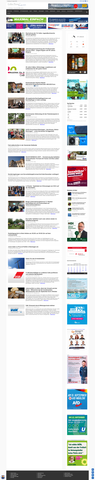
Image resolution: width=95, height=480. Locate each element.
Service (63, 11)
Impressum (40, 477)
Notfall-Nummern (78, 11)
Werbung (39, 474)
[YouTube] (85, 1)
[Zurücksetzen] (93, 478)
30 (80, 271)
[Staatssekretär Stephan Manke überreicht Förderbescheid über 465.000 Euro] (16, 92)
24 (82, 270)
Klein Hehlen (18, 236)
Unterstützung (41, 473)
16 (80, 269)
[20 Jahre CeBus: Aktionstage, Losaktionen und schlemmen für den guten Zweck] (16, 77)
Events (46, 11)
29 (77, 271)
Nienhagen (36, 132)
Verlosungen (41, 11)
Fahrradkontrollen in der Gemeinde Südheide (22, 145)
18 (85, 269)
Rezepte (35, 11)
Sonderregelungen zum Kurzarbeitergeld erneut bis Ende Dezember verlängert (33, 174)
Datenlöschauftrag (41, 475)
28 (74, 271)
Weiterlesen (51, 43)
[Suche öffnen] (87, 12)
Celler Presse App (14, 474)
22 (77, 270)
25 (85, 270)
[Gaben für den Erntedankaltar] (16, 268)
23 (80, 270)
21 (74, 270)
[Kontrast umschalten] (93, 475)
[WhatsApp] (87, 1)
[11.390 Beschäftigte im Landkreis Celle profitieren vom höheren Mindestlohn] (16, 282)
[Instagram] (81, 1)
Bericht (37, 85)
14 (74, 269)
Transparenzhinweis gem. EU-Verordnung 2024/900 (17, 23)
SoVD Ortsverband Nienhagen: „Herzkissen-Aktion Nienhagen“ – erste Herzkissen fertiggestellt (42, 130)
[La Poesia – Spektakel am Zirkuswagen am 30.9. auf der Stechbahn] (16, 195)
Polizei (17, 146)
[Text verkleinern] (93, 472)
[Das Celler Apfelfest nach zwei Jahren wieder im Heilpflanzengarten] (16, 228)
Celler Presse (13, 473)
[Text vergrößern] (93, 469)
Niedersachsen (36, 307)
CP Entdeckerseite (24, 11)
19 (68, 270)
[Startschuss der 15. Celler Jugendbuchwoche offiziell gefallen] (16, 43)
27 (71, 271)
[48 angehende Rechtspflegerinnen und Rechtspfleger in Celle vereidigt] (16, 108)
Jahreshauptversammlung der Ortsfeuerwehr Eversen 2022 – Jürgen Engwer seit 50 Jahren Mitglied (40, 50)
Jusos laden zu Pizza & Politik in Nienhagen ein (23, 247)
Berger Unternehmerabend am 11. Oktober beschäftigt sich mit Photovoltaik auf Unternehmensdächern (39, 203)
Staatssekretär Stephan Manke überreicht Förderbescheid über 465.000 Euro (40, 83)
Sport (31, 11)
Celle (35, 36)
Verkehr (58, 11)
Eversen (35, 53)
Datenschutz (40, 476)
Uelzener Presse (68, 476)
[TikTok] (83, 1)
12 (68, 269)
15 (77, 269)
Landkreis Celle (36, 275)
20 (71, 270)
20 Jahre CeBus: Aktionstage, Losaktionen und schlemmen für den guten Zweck (41, 67)
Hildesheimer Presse (69, 475)
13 (71, 269)
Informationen (13, 475)
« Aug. (69, 273)
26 (68, 271)
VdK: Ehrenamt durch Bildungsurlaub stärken (40, 305)
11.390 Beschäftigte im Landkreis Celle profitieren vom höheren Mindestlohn (42, 273)
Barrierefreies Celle (68, 474)
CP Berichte (16, 11)
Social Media (70, 11)
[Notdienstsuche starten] (86, 250)
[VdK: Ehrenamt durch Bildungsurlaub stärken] (16, 315)
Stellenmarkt (52, 11)
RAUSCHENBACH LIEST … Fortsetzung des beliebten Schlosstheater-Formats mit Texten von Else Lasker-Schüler (43, 158)
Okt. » (85, 273)
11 (85, 267)
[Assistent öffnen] (3, 477)
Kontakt (8, 13)
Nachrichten (9, 11)
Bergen (35, 206)
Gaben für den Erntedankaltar (35, 258)
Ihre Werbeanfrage (14, 476)
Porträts (12, 477)
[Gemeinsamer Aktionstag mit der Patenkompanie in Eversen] (16, 123)
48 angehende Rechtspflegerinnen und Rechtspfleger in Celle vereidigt (38, 99)
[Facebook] (80, 1)
